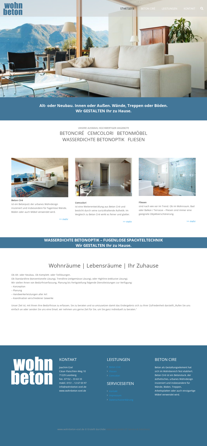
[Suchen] (202, 8)
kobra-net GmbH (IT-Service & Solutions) (128, 429)
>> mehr (63, 219)
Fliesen (113, 371)
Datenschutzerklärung (121, 399)
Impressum (115, 395)
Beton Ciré (114, 367)
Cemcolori (114, 375)
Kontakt (113, 391)
